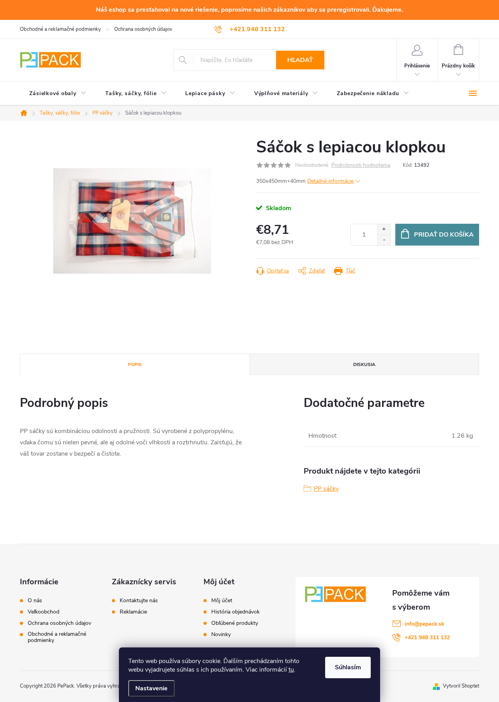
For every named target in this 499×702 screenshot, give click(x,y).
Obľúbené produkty (234, 623)
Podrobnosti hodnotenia (360, 165)
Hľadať (300, 60)
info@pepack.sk (424, 624)
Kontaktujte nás (139, 601)
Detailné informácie (330, 181)
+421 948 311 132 (427, 637)
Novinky (221, 634)
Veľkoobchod (43, 612)
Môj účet (221, 601)
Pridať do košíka (444, 234)
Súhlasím (348, 667)
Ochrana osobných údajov (143, 29)
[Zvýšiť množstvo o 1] (383, 229)
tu (291, 669)
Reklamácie (133, 612)
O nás (35, 601)
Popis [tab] (135, 364)
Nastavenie (151, 688)
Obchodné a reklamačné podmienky (60, 29)
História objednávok (235, 612)
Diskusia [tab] (364, 364)
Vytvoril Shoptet (461, 686)
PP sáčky (326, 489)
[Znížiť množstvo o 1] (383, 240)
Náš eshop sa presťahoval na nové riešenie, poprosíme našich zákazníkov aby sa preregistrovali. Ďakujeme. (249, 9)
